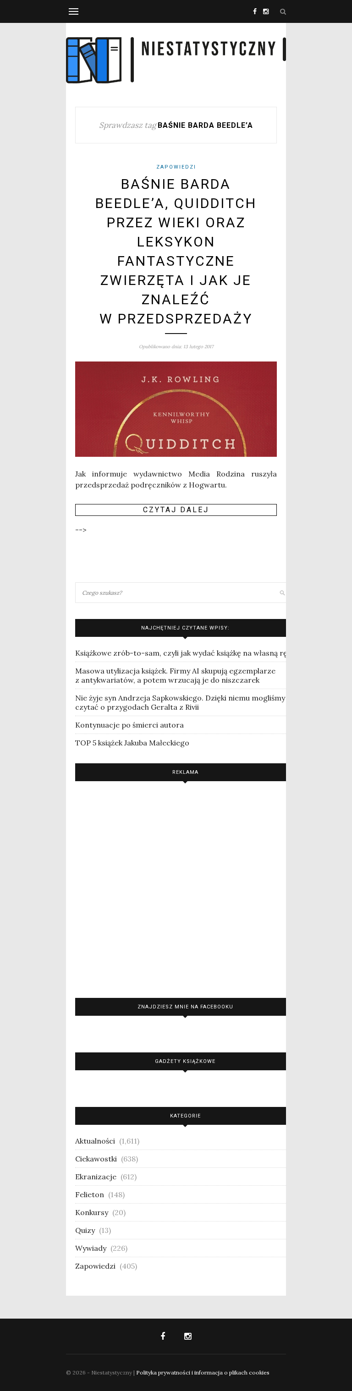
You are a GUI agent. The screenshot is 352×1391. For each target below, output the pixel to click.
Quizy (85, 1230)
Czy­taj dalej (176, 509)
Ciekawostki (96, 1158)
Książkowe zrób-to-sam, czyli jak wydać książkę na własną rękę (185, 652)
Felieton (89, 1194)
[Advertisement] (185, 887)
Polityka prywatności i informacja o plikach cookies (203, 1372)
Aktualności (95, 1140)
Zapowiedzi (176, 167)
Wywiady (90, 1248)
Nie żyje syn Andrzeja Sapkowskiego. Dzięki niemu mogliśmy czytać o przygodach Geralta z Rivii (180, 702)
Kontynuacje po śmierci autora (129, 724)
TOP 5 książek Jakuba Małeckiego (132, 742)
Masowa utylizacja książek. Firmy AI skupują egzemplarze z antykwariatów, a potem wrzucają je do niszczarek (175, 675)
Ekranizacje (95, 1176)
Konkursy (91, 1212)
